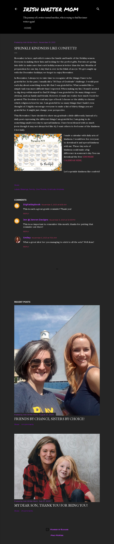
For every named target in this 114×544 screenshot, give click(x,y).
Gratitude (51, 189)
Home (27, 28)
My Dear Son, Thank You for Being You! (51, 505)
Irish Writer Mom (50, 9)
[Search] (98, 8)
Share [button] (16, 185)
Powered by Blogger (59, 529)
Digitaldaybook (31, 204)
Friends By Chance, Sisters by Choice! (49, 418)
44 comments (27, 424)
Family (32, 189)
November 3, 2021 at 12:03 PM (62, 220)
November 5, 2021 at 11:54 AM (44, 238)
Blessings (24, 189)
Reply (26, 213)
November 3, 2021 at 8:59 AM (54, 204)
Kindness (60, 189)
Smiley (27, 237)
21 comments (27, 511)
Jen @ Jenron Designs (35, 219)
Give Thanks (41, 189)
